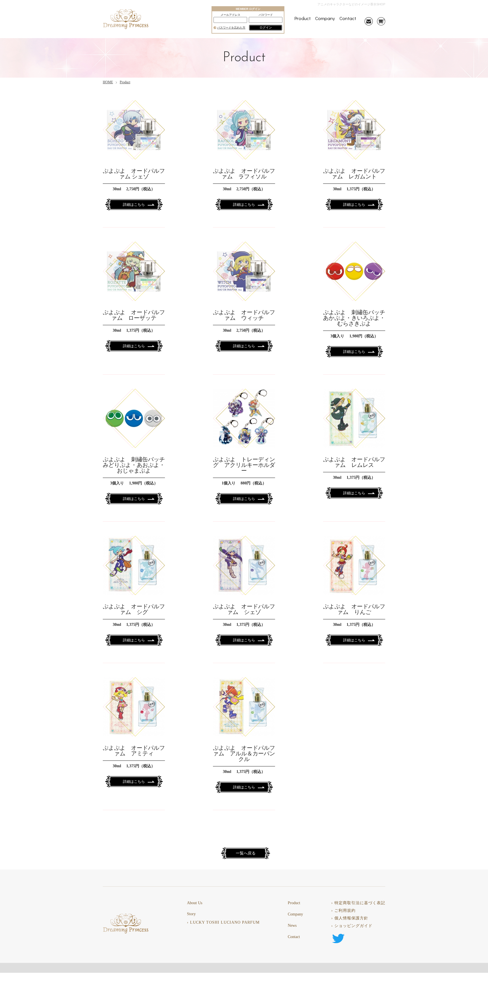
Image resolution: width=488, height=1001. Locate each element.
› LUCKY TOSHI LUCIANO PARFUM (223, 922)
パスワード (266, 15)
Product (302, 18)
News (292, 926)
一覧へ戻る (246, 853)
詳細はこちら (134, 204)
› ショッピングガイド (351, 926)
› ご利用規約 (343, 911)
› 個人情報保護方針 (349, 918)
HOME (108, 82)
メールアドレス (230, 15)
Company (325, 18)
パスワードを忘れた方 (231, 27)
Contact (347, 18)
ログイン (266, 27)
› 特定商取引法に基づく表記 (358, 903)
